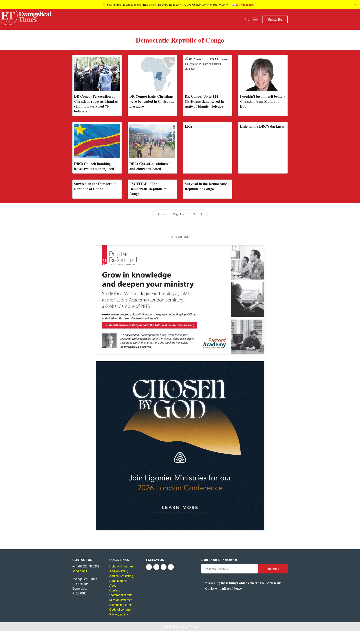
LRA (188, 126)
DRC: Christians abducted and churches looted (150, 166)
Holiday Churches (121, 566)
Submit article (118, 580)
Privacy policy (118, 614)
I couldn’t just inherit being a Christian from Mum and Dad (262, 101)
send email (79, 571)
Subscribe (275, 19)
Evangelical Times (185, 626)
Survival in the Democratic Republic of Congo (95, 186)
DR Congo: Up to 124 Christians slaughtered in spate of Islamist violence (204, 101)
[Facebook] (149, 567)
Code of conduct (120, 609)
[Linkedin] (171, 567)
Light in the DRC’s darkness (262, 126)
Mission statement (121, 600)
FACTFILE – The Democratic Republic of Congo (147, 188)
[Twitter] (156, 567)
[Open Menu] (255, 19)
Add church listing (121, 576)
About (113, 585)
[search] (247, 19)
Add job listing (118, 571)
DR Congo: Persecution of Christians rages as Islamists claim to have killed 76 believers (96, 104)
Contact (114, 590)
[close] (355, 4)
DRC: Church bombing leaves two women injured (94, 166)
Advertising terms (120, 604)
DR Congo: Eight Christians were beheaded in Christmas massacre (151, 101)
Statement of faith (120, 595)
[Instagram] (163, 567)
